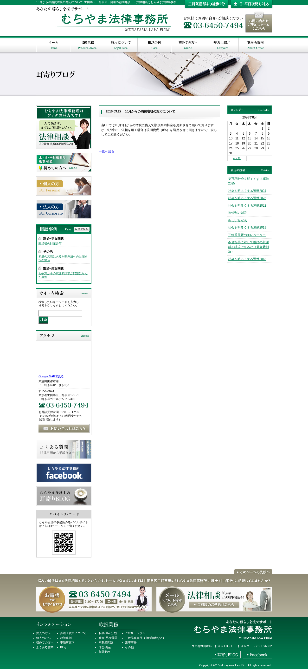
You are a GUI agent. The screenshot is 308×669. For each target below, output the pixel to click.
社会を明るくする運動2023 (247, 198)
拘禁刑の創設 (237, 213)
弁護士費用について (73, 633)
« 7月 (237, 158)
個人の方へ (43, 638)
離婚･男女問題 (108, 638)
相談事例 (66, 638)
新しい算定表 (237, 220)
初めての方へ (44, 642)
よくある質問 (44, 647)
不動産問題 (106, 642)
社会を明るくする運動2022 (247, 205)
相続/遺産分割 (108, 633)
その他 (129, 647)
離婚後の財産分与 (50, 243)
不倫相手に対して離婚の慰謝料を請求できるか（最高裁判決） (248, 246)
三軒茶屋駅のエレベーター (247, 235)
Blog (63, 647)
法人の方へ (43, 633)
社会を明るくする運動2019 (247, 227)
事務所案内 (67, 642)
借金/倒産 (105, 647)
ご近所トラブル (135, 633)
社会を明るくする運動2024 (247, 191)
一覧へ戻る (106, 151)
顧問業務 (104, 652)
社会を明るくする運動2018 (247, 259)
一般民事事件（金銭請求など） (145, 638)
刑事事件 (131, 642)
